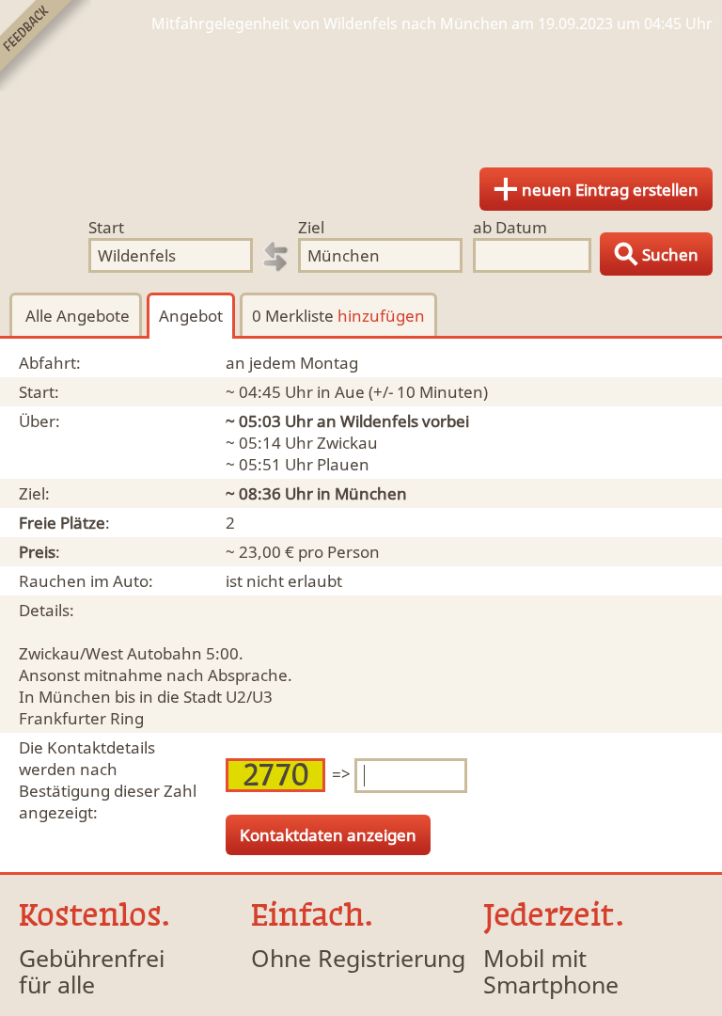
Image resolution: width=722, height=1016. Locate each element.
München (371, 493)
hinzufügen (381, 315)
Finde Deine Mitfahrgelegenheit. (361, 94)
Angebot (191, 315)
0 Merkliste (338, 315)
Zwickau (347, 442)
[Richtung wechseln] (275, 257)
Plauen (343, 464)
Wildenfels (379, 421)
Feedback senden (45, 45)
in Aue (341, 392)
